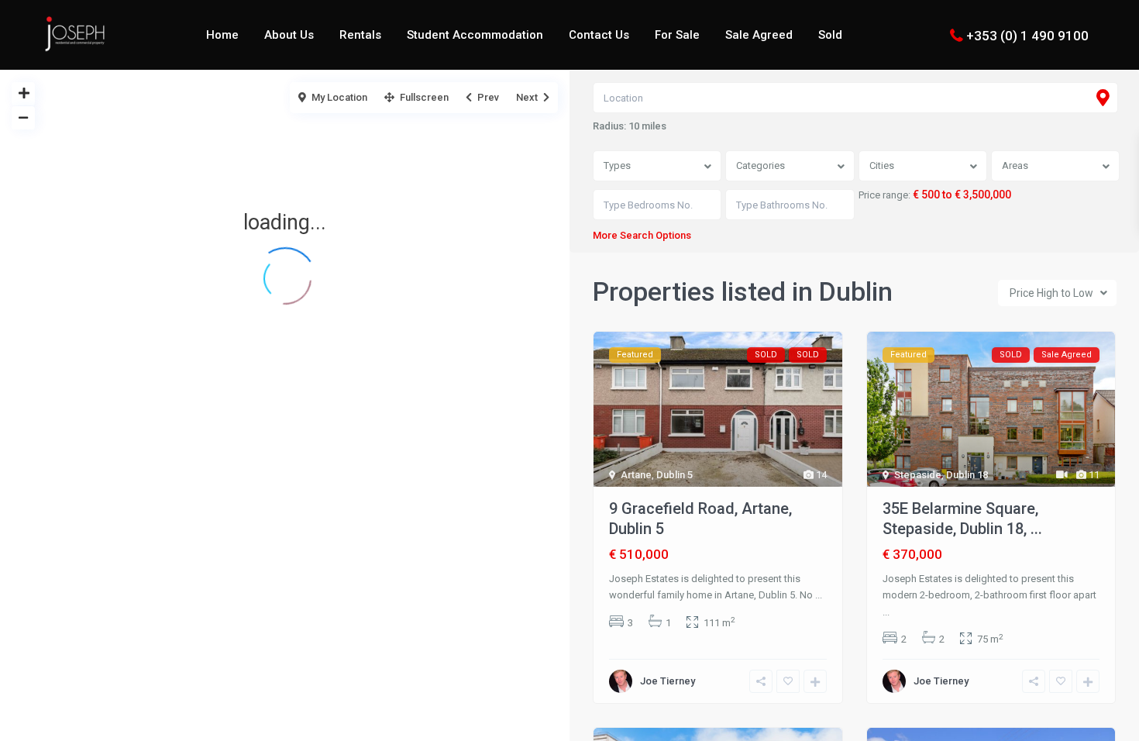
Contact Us (599, 35)
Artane (636, 475)
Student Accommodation (475, 35)
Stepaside (917, 475)
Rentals (360, 35)
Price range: (884, 195)
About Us (289, 35)
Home (222, 35)
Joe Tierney (667, 681)
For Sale (677, 35)
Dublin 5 (674, 475)
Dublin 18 (967, 475)
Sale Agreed (759, 35)
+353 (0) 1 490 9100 (1027, 35)
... (818, 595)
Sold (830, 35)
